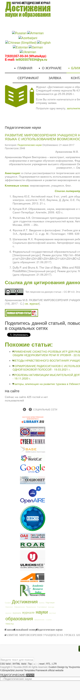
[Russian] (19, 32)
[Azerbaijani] (27, 37)
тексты (9, 623)
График (8, 602)
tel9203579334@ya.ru (31, 59)
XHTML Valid (19, 663)
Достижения (25, 601)
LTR (54, 663)
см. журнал (32, 303)
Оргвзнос (9, 607)
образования (19, 618)
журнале (28, 612)
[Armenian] (35, 32)
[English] (44, 42)
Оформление (19, 607)
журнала (17, 612)
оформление (39, 619)
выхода (51, 607)
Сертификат (42, 607)
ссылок (48, 619)
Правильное (31, 607)
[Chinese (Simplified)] (21, 42)
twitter (24, 409)
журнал (8, 613)
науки (42, 611)
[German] (36, 47)
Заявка (41, 602)
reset (41, 663)
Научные (50, 602)
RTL (48, 663)
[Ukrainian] (28, 51)
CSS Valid (5, 663)
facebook (30, 409)
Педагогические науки (29, 144)
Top (30, 663)
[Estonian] (20, 47)
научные (52, 613)
